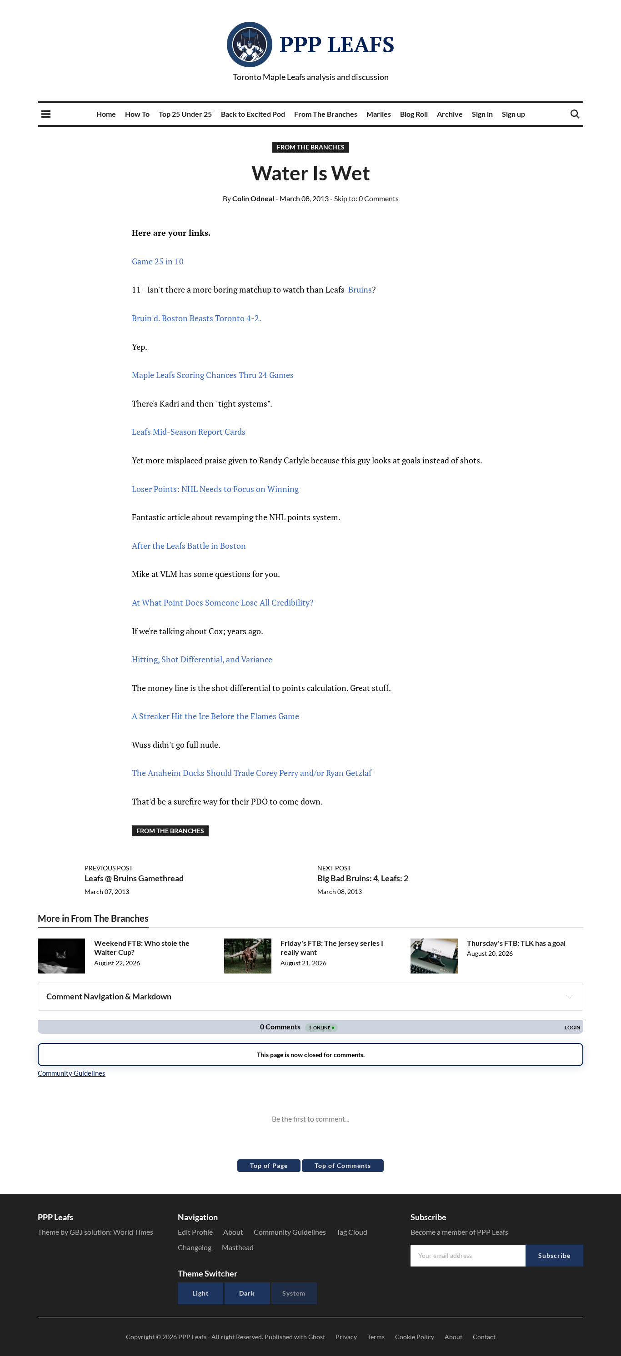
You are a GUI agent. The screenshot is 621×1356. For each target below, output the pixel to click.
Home (106, 113)
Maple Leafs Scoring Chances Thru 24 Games (213, 374)
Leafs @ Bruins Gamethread (134, 878)
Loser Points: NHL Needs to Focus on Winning (215, 488)
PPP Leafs (337, 44)
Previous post (109, 868)
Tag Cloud (351, 1231)
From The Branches (325, 113)
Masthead (238, 1247)
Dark (247, 1293)
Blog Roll (414, 113)
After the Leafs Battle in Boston (189, 545)
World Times (133, 1231)
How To (137, 113)
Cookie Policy (414, 1337)
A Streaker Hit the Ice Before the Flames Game (215, 715)
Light (200, 1293)
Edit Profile (195, 1231)
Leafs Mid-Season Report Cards (188, 431)
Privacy (346, 1337)
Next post (334, 868)
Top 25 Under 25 (185, 113)
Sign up (513, 113)
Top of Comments (343, 1165)
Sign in (482, 113)
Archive (450, 113)
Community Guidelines (290, 1231)
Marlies (378, 113)
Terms (376, 1337)
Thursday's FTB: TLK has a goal (516, 943)
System (293, 1293)
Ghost (316, 1337)
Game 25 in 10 (158, 261)
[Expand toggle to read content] (569, 996)
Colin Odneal (248, 198)
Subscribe (554, 1255)
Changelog (194, 1247)
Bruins (360, 289)
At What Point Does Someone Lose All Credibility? (223, 602)
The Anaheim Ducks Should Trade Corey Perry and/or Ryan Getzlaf (251, 772)
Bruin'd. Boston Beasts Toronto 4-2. (196, 318)
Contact (484, 1337)
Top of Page (269, 1165)
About (233, 1231)
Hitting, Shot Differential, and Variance (202, 659)
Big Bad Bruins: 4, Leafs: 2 (362, 878)
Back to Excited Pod (253, 113)
